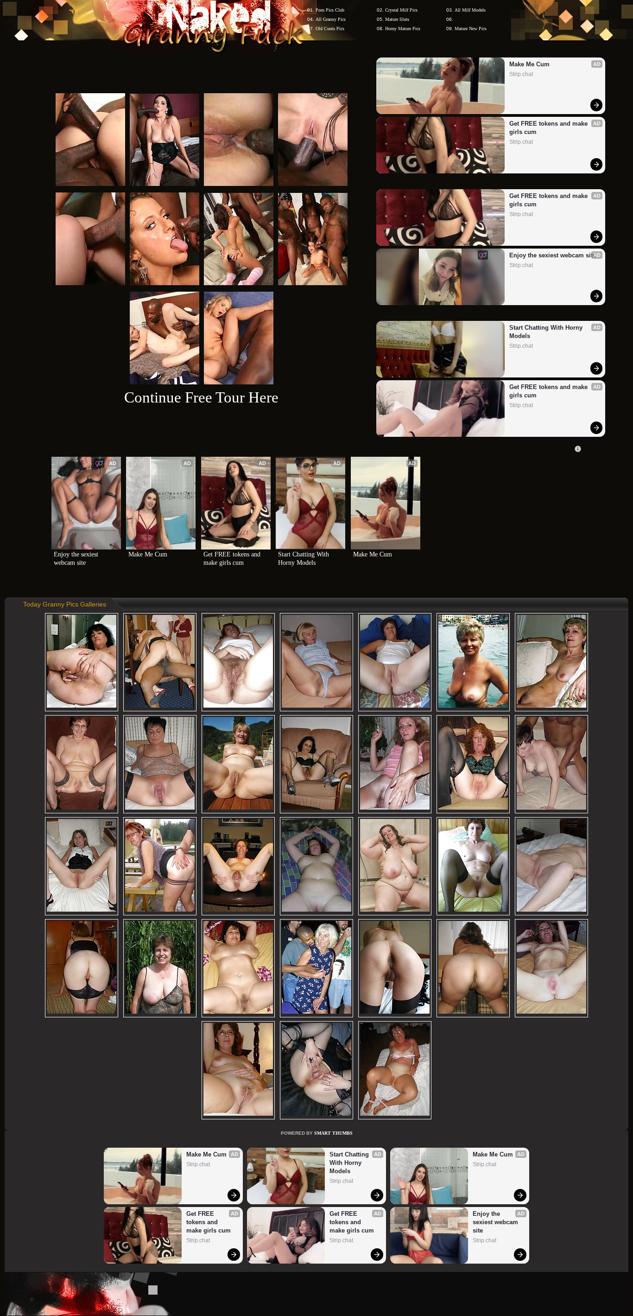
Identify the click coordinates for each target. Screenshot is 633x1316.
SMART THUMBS (333, 1133)
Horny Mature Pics (402, 28)
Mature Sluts (397, 19)
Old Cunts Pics (330, 28)
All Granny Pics (331, 19)
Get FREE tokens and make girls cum (549, 127)
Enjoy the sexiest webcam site (552, 255)
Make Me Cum (529, 64)
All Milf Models (470, 10)
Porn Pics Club (330, 10)
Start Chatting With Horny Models (546, 331)
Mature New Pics (471, 28)
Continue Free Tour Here (201, 397)
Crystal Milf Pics (401, 10)
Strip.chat (521, 74)
